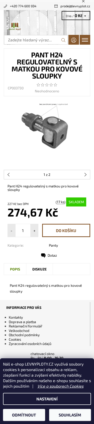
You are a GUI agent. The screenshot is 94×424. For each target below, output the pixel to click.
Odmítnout (24, 414)
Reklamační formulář (25, 326)
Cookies (15, 339)
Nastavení (47, 398)
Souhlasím (70, 414)
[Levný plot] (47, 26)
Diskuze (39, 269)
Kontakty (16, 317)
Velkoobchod (19, 330)
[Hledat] (63, 40)
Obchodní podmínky (24, 335)
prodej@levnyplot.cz (75, 6)
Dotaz (52, 255)
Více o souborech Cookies (60, 386)
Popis (15, 269)
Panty (53, 245)
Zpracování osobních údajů (30, 343)
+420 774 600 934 (23, 6)
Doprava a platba (22, 322)
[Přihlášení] (73, 40)
